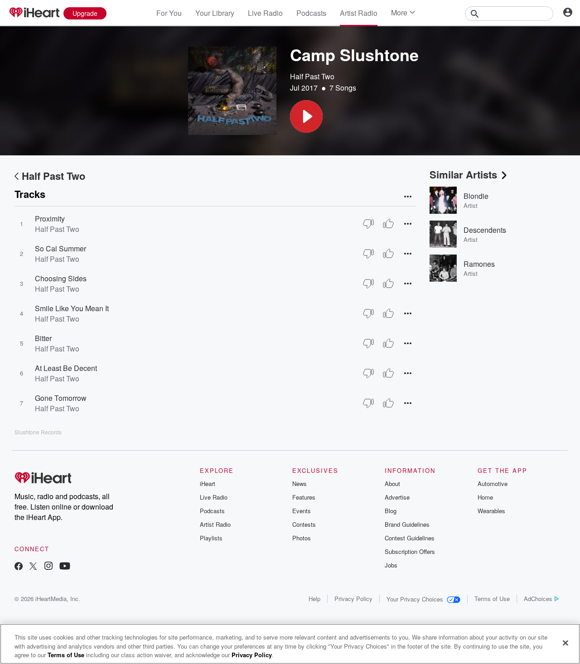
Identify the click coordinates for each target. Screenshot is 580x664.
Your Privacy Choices (415, 599)
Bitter (43, 338)
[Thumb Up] (388, 224)
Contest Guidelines (410, 538)
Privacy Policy (353, 598)
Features (303, 497)
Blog (390, 510)
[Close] (565, 643)
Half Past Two (312, 76)
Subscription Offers (410, 551)
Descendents (485, 230)
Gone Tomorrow (61, 398)
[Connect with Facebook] (18, 567)
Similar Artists (463, 174)
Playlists (211, 538)
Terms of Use (492, 598)
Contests (304, 524)
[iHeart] (34, 13)
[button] (306, 116)
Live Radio (265, 13)
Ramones (479, 264)
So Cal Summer (60, 248)
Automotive (493, 483)
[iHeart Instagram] (48, 567)
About (392, 483)
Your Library (214, 13)
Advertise (397, 497)
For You (169, 13)
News (299, 483)
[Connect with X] (33, 567)
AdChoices (538, 598)
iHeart (207, 483)
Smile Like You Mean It (72, 308)
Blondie (476, 196)
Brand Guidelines (407, 524)
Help (314, 598)
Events (301, 510)
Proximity (50, 218)
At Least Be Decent (66, 368)
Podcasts (311, 13)
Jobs (391, 565)
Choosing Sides (61, 278)
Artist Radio (358, 13)
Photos (301, 538)
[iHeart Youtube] (64, 567)
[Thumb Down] (368, 224)
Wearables (491, 510)
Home (485, 497)
